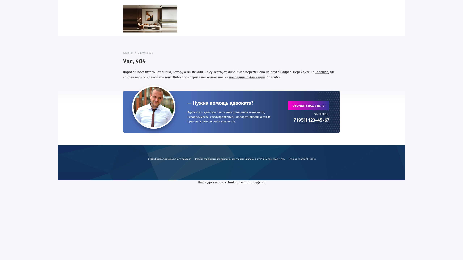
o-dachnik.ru (228, 182)
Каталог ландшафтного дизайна (150, 18)
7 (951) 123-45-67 (311, 120)
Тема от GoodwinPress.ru (302, 159)
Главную (321, 72)
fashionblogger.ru (252, 182)
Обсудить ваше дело (309, 105)
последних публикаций (247, 77)
